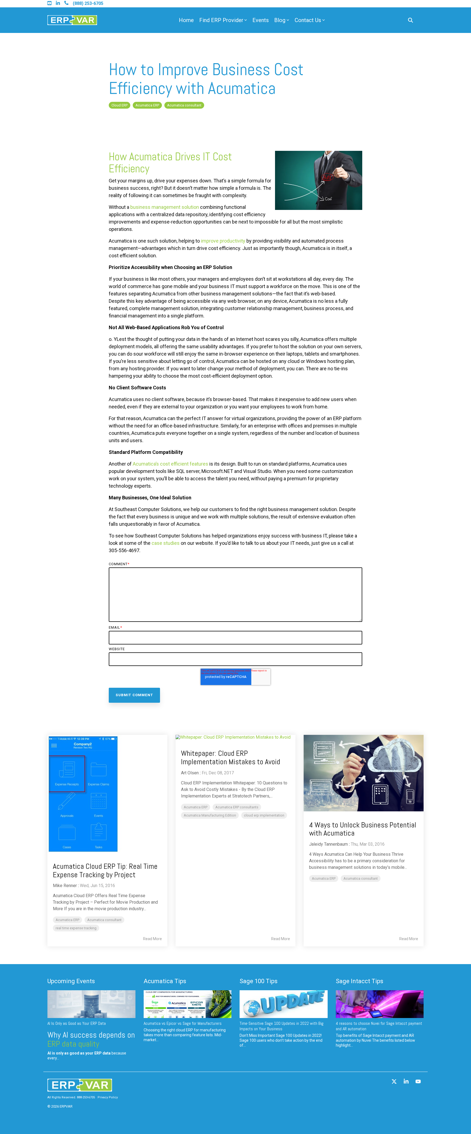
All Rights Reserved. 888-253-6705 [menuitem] (71, 1097)
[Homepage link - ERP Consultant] (79, 1088)
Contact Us (308, 20)
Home (186, 20)
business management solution (164, 207)
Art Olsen (190, 772)
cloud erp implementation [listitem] (264, 815)
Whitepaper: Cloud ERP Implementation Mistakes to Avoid (230, 757)
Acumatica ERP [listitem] (67, 920)
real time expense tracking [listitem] (76, 928)
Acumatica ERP (147, 105)
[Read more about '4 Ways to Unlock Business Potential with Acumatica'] (364, 773)
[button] (394, 1082)
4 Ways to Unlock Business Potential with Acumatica (362, 829)
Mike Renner (65, 885)
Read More (152, 939)
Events (260, 20)
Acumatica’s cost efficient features (170, 464)
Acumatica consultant (184, 105)
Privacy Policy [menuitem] (108, 1097)
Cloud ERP (119, 105)
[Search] (410, 20)
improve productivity (223, 241)
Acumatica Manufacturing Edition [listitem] (210, 815)
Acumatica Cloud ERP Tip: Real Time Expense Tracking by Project (105, 870)
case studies (166, 543)
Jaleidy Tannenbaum (328, 844)
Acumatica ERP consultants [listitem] (236, 807)
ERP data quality (73, 1044)
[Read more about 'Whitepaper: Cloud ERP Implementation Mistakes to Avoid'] (235, 737)
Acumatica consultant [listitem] (104, 920)
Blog (279, 20)
